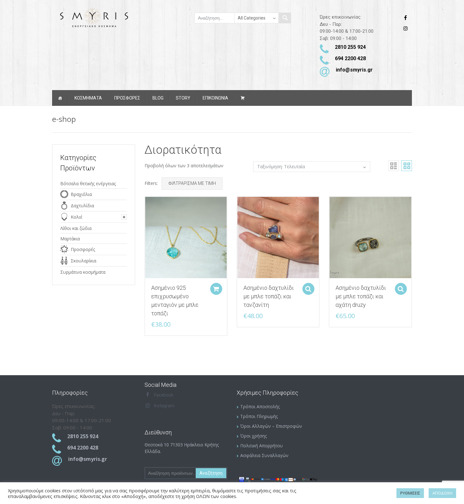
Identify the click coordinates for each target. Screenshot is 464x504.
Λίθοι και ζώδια (76, 228)
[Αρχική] (60, 98)
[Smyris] (93, 17)
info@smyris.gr (354, 70)
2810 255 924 (350, 47)
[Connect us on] (407, 18)
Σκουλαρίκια (83, 261)
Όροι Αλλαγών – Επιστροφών (271, 426)
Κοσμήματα (88, 97)
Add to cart (216, 289)
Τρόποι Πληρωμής (259, 416)
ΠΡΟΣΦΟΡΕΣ (127, 97)
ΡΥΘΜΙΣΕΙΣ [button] (410, 493)
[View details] (186, 237)
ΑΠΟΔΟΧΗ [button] (442, 493)
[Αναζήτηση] (284, 18)
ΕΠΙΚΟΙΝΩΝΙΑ (215, 97)
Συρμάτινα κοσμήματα (82, 272)
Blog (158, 97)
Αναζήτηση (211, 473)
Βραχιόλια (81, 194)
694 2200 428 (350, 58)
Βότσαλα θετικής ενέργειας (88, 183)
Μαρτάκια (70, 239)
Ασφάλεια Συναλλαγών (264, 455)
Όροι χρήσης (253, 436)
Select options (308, 289)
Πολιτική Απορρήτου (261, 446)
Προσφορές (83, 249)
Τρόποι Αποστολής (260, 407)
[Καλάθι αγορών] (242, 98)
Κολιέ (76, 217)
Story (183, 97)
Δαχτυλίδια (82, 206)
